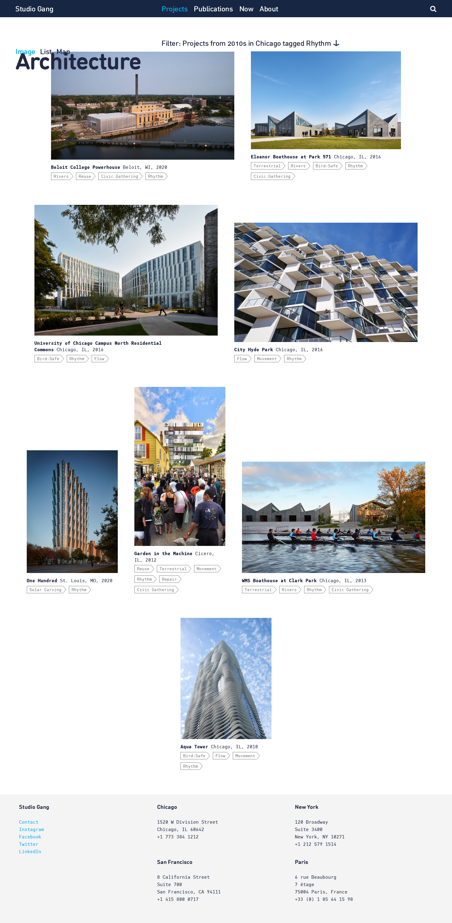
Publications (213, 9)
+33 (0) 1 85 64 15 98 (324, 899)
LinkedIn (30, 851)
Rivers (61, 176)
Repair (169, 579)
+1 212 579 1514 (315, 844)
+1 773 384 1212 (178, 836)
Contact (28, 822)
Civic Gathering (119, 176)
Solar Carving (45, 590)
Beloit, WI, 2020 (109, 167)
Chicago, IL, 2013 (304, 580)
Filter (246, 44)
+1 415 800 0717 (178, 899)
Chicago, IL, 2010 (219, 746)
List (46, 52)
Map (63, 52)
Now (246, 9)
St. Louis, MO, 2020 (70, 580)
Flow (99, 359)
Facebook (30, 836)
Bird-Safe (327, 166)
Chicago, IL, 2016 (316, 156)
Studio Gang (34, 9)
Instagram (31, 829)
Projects (174, 9)
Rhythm (155, 176)
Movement (267, 359)
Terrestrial (267, 166)
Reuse (85, 176)
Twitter (28, 844)
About (269, 9)
